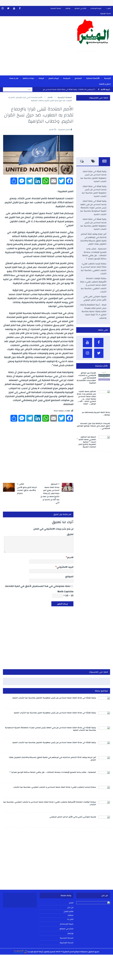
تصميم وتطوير (49, 951)
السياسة (66, 78)
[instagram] (2, 8)
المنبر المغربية (64, 129)
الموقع (69, 576)
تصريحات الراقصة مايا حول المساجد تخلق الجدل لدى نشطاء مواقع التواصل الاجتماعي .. (93, 426)
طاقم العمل (68, 911)
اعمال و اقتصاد (105, 84)
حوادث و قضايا (28, 78)
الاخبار (51, 129)
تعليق (70, 534)
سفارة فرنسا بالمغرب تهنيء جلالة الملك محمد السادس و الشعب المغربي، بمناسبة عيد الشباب (93, 268)
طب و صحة (13, 78)
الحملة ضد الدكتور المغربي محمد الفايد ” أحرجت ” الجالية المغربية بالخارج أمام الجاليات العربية (86, 442)
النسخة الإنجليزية (105, 13)
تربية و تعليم (54, 78)
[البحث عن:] (17, 89)
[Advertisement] (37, 47)
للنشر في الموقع (80, 8)
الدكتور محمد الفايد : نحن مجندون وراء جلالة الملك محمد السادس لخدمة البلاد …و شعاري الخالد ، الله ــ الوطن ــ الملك (86, 398)
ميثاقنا (70, 915)
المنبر (109, 8)
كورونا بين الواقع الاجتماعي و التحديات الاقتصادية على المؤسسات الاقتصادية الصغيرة (86, 378)
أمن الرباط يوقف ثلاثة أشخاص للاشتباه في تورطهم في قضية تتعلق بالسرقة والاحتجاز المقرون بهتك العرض (93, 239)
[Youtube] (14, 8)
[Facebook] (19, 8)
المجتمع (78, 78)
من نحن (70, 907)
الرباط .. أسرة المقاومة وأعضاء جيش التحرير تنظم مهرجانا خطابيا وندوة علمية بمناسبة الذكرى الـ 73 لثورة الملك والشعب (93, 311)
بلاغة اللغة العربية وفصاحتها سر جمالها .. (96, 414)
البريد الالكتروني (65, 567)
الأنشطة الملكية (93, 78)
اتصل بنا (70, 919)
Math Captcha (65, 591)
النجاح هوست (32, 951)
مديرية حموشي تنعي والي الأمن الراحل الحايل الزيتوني (94, 298)
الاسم (70, 557)
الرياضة (41, 78)
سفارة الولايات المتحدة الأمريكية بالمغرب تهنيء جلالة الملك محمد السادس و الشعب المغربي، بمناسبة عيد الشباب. (93, 285)
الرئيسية (107, 78)
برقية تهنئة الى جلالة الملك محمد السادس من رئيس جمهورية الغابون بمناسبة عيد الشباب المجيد (93, 176)
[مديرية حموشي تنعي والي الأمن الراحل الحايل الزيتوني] (104, 820)
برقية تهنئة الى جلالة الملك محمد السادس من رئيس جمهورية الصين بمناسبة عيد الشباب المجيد (94, 191)
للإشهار (67, 8)
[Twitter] (8, 8)
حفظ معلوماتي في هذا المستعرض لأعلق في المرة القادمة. (37, 586)
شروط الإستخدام (96, 8)
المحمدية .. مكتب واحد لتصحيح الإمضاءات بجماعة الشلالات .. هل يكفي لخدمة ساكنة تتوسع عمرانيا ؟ (94, 254)
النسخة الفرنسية (55, 8)
